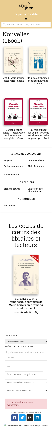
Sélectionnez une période (21, 374)
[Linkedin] (37, 417)
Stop (27, 332)
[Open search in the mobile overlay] (26, 24)
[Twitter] (22, 417)
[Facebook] (14, 417)
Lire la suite (9, 146)
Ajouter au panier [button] (12, 88)
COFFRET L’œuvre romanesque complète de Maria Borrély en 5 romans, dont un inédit (26, 303)
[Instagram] (30, 417)
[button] (26, 18)
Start (25, 332)
